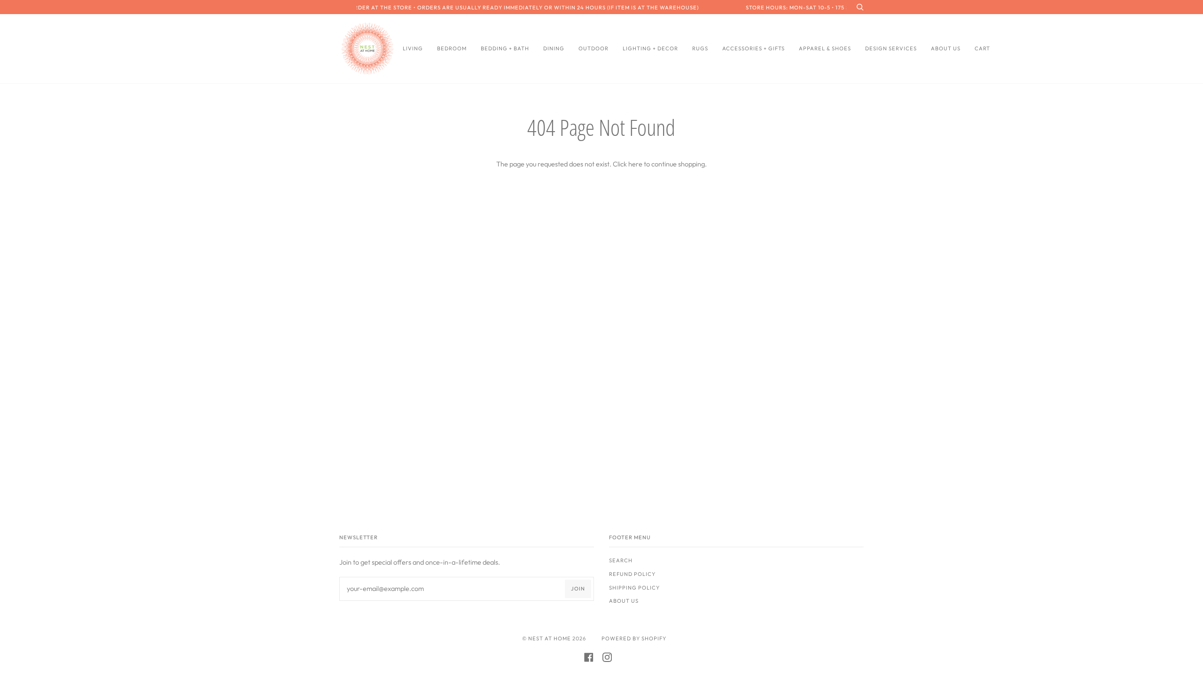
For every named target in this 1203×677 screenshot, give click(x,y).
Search (621, 560)
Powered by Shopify (634, 638)
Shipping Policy (634, 587)
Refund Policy (632, 574)
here (635, 163)
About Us (624, 601)
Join (578, 588)
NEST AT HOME (549, 638)
